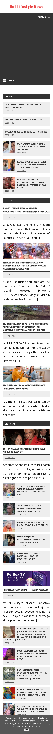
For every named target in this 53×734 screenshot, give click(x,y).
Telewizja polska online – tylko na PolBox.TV (25, 589)
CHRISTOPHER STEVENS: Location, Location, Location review (28, 556)
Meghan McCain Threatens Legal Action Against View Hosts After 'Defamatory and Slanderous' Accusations (24, 265)
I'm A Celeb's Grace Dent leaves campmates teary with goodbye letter (30, 508)
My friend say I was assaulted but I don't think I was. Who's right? (24, 387)
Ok (26, 730)
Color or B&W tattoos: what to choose (26, 132)
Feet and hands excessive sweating (23, 120)
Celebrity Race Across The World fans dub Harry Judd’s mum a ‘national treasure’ (32, 709)
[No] (49, 724)
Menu (11, 80)
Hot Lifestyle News (26, 6)
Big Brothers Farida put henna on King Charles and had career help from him (31, 692)
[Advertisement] (26, 48)
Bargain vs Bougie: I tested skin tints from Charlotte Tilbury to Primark (31, 164)
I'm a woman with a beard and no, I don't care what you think (31, 147)
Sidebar (42, 17)
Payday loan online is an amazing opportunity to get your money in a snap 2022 (26, 210)
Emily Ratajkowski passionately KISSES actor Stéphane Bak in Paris (31, 539)
